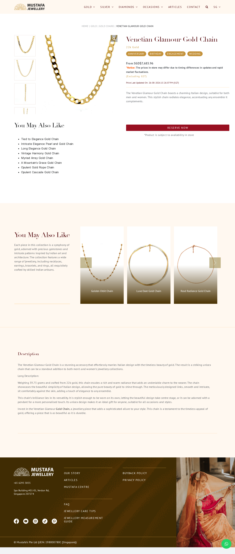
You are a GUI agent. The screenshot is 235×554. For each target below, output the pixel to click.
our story (72, 473)
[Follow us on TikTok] (44, 521)
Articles (71, 480)
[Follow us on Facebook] (16, 521)
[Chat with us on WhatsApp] (54, 521)
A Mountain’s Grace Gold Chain (41, 162)
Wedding (195, 53)
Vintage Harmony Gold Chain (40, 153)
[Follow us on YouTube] (25, 521)
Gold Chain (62, 409)
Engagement (175, 53)
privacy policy (134, 480)
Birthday (156, 53)
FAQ (67, 504)
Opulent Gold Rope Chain (37, 167)
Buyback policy (135, 473)
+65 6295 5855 (22, 482)
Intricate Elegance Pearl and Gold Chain (47, 144)
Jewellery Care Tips (80, 511)
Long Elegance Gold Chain (38, 148)
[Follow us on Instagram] (35, 521)
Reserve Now (177, 127)
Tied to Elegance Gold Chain (40, 139)
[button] (207, 7)
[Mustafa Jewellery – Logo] (29, 5)
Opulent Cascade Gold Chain (40, 172)
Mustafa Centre (76, 487)
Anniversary (136, 53)
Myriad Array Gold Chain (37, 158)
